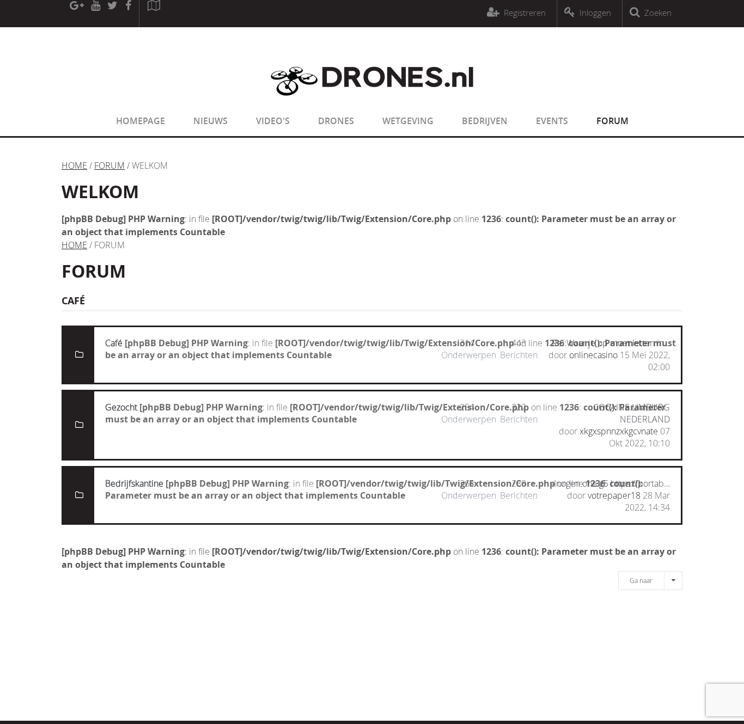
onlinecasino (593, 355)
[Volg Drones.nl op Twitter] (112, 13)
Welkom (100, 192)
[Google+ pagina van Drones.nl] (76, 13)
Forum (612, 121)
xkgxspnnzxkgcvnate (619, 431)
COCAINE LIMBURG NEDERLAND (631, 413)
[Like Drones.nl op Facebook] (128, 13)
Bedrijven (485, 121)
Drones (336, 121)
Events (552, 121)
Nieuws (210, 121)
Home (74, 165)
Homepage (140, 121)
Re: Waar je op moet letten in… (611, 343)
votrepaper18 (614, 495)
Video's (273, 121)
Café (114, 343)
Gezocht (121, 407)
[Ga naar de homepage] (372, 102)
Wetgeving (408, 121)
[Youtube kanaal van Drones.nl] (95, 13)
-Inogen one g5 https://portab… (610, 483)
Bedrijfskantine (134, 483)
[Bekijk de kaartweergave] (153, 13)
